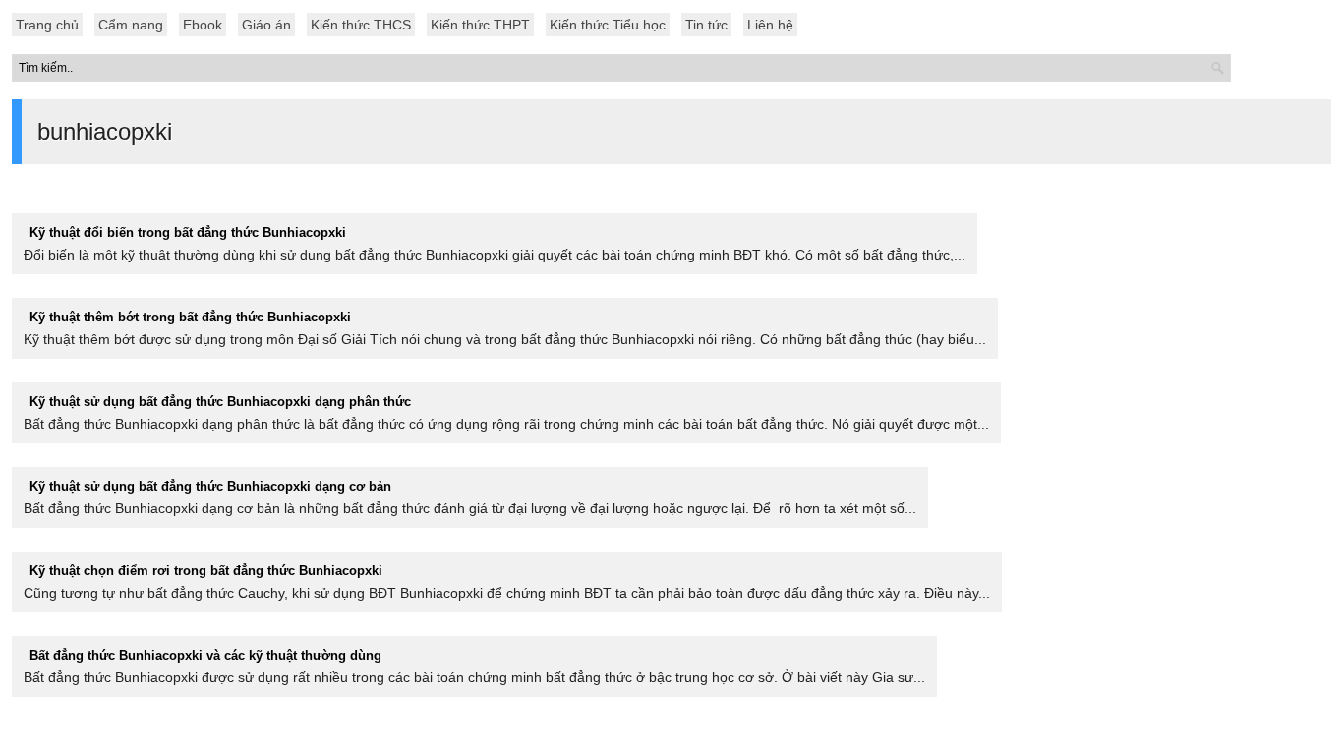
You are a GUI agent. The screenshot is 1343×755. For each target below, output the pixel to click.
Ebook (202, 24)
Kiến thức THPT (480, 24)
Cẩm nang (130, 24)
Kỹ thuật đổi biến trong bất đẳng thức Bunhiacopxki (187, 232)
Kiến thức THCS (361, 24)
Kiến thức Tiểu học (608, 24)
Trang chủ (47, 24)
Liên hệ (770, 24)
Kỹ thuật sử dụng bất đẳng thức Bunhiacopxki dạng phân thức (220, 401)
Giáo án (266, 24)
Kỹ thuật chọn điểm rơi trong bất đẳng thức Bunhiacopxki (205, 570)
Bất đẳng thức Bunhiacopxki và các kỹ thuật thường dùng (205, 655)
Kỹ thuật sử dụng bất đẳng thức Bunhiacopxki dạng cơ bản (210, 486)
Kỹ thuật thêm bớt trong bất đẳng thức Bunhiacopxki (190, 317)
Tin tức (706, 24)
